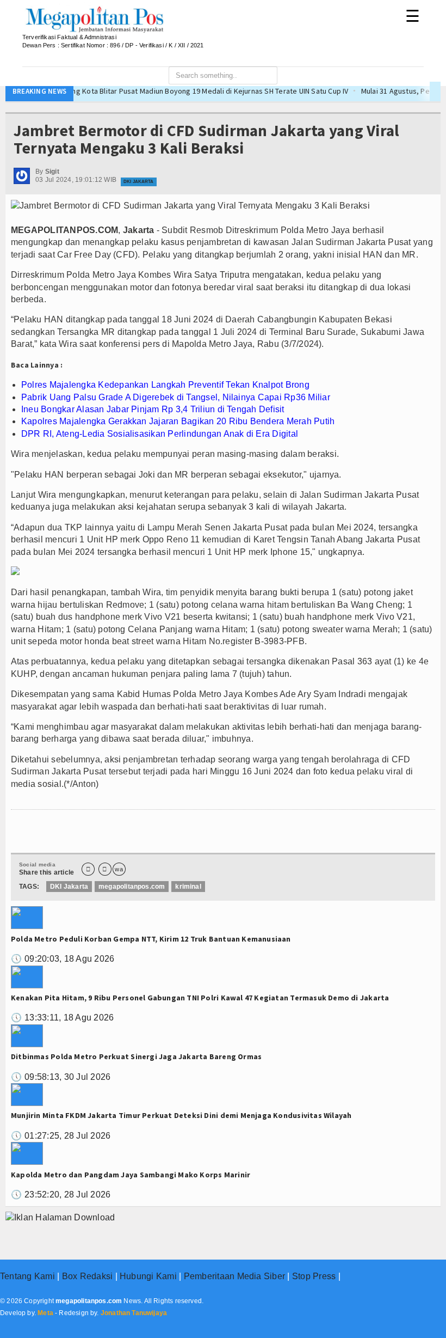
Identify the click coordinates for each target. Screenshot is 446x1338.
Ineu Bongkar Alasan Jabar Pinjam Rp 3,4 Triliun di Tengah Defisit (152, 409)
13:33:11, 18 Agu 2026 (62, 1017)
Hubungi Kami (148, 1276)
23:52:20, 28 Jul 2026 (60, 1194)
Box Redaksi (87, 1276)
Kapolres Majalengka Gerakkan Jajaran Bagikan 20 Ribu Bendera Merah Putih (177, 421)
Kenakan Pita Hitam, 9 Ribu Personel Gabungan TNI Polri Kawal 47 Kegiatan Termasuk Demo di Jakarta (200, 998)
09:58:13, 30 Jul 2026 (60, 1077)
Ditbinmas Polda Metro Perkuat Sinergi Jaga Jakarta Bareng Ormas (136, 1056)
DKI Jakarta (138, 181)
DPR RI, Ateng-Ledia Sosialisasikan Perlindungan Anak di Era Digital (159, 433)
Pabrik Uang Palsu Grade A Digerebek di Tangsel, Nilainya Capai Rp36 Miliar (175, 397)
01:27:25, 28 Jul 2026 (60, 1135)
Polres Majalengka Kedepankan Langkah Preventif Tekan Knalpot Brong (165, 384)
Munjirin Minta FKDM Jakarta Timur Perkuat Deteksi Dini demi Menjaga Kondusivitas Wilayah (181, 1115)
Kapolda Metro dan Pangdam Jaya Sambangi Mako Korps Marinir (130, 1175)
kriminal (188, 886)
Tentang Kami (27, 1276)
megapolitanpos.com (131, 886)
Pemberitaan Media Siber (235, 1276)
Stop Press (314, 1276)
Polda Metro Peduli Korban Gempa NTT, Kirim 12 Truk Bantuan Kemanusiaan (151, 939)
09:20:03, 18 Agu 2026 (62, 958)
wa (118, 869)
